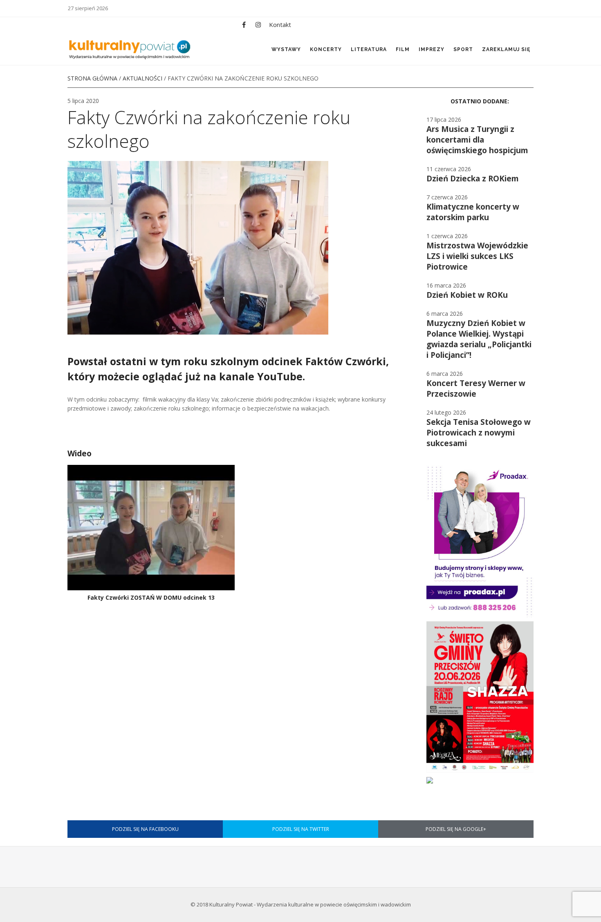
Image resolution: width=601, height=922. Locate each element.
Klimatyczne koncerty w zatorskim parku (472, 212)
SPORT (463, 49)
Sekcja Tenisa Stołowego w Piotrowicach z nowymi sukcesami (478, 433)
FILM (403, 49)
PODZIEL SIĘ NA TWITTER (300, 829)
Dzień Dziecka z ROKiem (472, 178)
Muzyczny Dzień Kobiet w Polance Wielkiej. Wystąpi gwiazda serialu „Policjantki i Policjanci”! (478, 339)
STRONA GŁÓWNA (92, 78)
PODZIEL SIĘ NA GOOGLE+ (456, 829)
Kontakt (280, 24)
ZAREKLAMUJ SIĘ (506, 49)
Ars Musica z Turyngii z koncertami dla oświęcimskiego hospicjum (477, 140)
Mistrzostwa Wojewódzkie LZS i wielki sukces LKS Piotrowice (477, 256)
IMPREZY (431, 49)
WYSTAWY (286, 49)
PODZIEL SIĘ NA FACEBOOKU (145, 829)
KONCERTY (326, 49)
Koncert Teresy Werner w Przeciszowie (475, 388)
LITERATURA (369, 49)
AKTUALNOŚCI (142, 78)
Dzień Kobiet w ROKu (467, 295)
